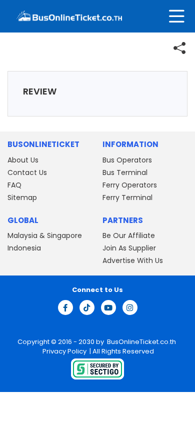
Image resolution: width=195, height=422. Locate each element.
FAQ (15, 185)
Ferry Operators (129, 185)
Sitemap (22, 197)
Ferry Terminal (127, 197)
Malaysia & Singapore (45, 235)
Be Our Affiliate (128, 235)
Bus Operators (127, 160)
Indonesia (24, 248)
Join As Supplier (129, 248)
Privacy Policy (63, 351)
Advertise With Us (132, 261)
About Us (23, 160)
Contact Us (27, 173)
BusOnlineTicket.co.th (142, 341)
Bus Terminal (125, 173)
